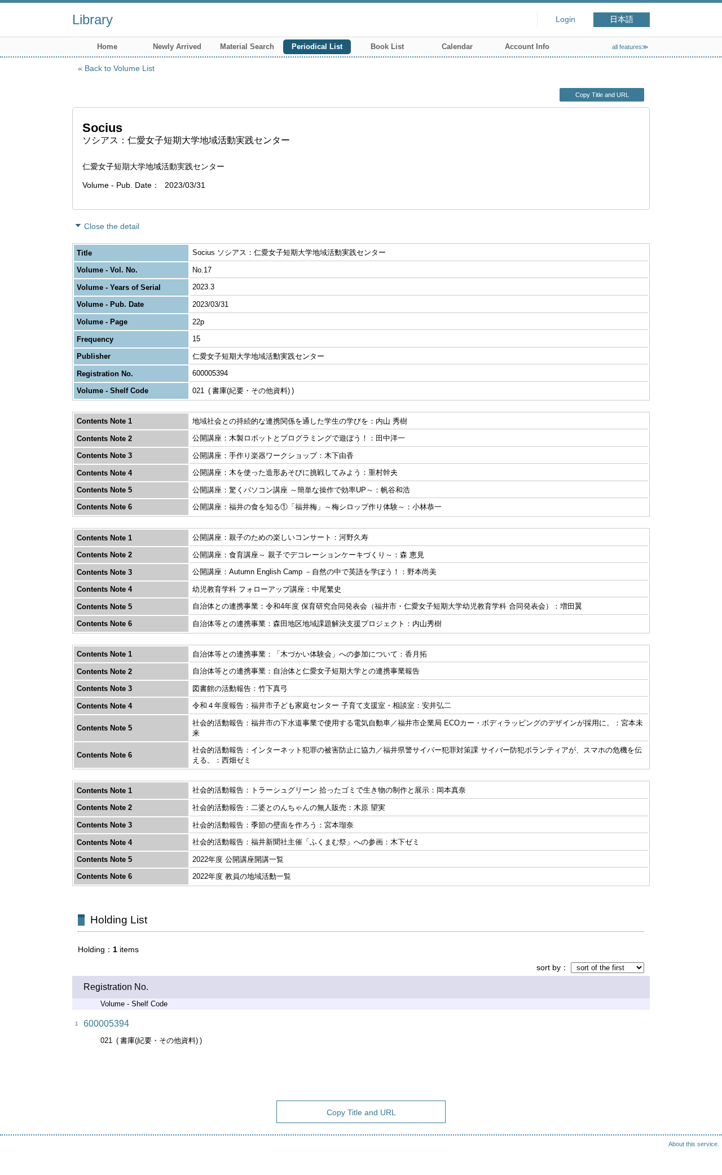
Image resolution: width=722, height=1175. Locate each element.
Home (107, 46)
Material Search (247, 46)
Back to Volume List (120, 68)
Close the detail (111, 226)
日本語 (621, 19)
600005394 (106, 1023)
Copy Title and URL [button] (602, 94)
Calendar (457, 46)
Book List (387, 46)
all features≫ (630, 46)
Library (92, 19)
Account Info (527, 46)
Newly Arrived (177, 46)
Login (565, 19)
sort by (548, 967)
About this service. (693, 1144)
